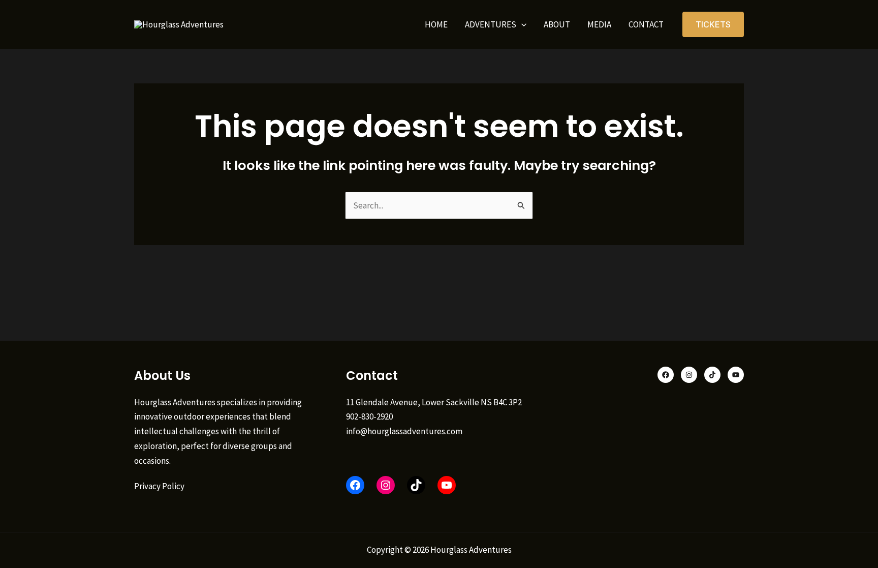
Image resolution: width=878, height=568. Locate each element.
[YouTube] (446, 485)
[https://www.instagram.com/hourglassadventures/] (386, 485)
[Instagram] (689, 375)
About (557, 24)
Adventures (490, 24)
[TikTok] (416, 485)
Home (436, 24)
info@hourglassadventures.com (404, 431)
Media (599, 24)
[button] (521, 24)
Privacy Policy (159, 486)
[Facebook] (355, 485)
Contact (646, 24)
